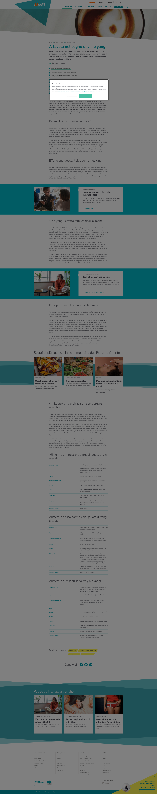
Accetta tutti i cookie (85, 96)
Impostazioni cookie (72, 96)
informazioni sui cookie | (63, 91)
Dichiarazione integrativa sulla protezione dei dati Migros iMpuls (85, 91)
